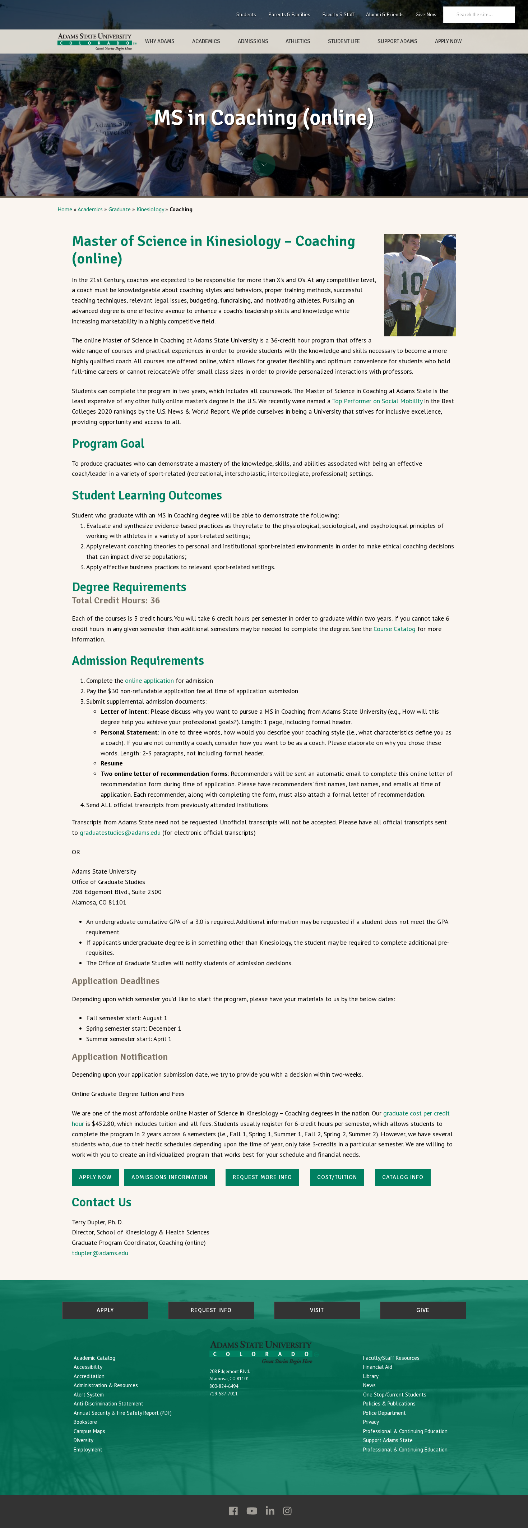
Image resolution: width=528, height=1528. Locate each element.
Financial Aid (377, 1366)
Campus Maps (89, 1431)
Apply (105, 1310)
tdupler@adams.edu (100, 1253)
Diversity (83, 1440)
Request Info (211, 1310)
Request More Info (262, 1177)
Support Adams (397, 41)
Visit (317, 1310)
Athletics (298, 41)
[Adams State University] (96, 42)
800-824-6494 (223, 1386)
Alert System (89, 1394)
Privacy (371, 1421)
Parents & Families (289, 14)
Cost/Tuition (337, 1177)
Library (371, 1376)
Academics (206, 41)
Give (423, 1310)
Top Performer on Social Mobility (377, 401)
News (369, 1385)
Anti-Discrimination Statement (108, 1403)
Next (264, 164)
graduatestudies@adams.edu (121, 832)
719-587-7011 (223, 1394)
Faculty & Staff (338, 14)
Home (64, 209)
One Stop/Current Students (394, 1394)
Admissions (253, 41)
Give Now (426, 14)
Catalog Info (402, 1177)
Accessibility (88, 1366)
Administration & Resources (106, 1385)
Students (246, 14)
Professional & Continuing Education (405, 1431)
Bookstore (85, 1421)
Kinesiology (150, 209)
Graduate (119, 209)
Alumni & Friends (385, 14)
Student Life (344, 41)
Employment (88, 1449)
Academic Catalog (94, 1357)
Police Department (384, 1412)
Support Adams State (388, 1440)
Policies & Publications (389, 1403)
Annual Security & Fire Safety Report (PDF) (123, 1412)
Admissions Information (169, 1177)
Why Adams (160, 41)
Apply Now (448, 41)
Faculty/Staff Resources (391, 1357)
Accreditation (89, 1376)
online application (149, 680)
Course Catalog (395, 629)
